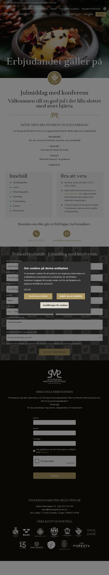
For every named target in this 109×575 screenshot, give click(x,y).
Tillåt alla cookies (38, 296)
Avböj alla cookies (71, 296)
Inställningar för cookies (55, 305)
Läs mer (27, 289)
